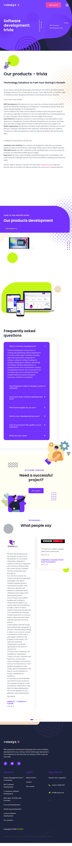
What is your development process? (24, 416)
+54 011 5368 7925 (58, 785)
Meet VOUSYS (31, 778)
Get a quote (53, 5)
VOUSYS (20, 829)
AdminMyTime (49, 836)
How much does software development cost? (26, 398)
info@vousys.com (58, 793)
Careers (29, 782)
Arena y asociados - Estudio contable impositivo (24, 836)
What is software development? (22, 346)
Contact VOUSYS (46, 165)
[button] (31, 719)
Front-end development (12, 805)
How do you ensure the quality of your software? (25, 426)
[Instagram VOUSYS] (19, 763)
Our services (9, 772)
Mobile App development (12, 809)
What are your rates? (18, 436)
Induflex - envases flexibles (40, 836)
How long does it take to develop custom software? (26, 387)
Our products (11, 229)
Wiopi (12, 836)
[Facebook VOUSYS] (5, 763)
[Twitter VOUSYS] (12, 763)
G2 (50, 800)
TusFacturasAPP (7, 836)
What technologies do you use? (22, 408)
